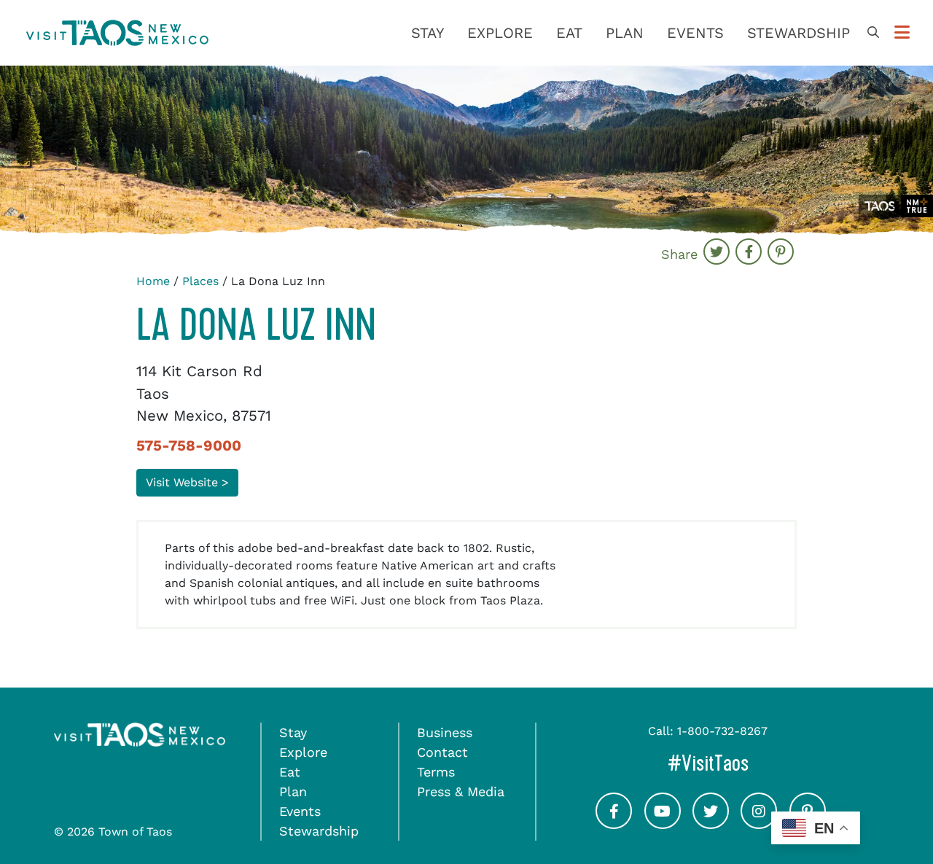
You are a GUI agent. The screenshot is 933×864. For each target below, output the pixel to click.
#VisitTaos (756, 763)
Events (695, 33)
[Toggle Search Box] (873, 32)
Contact (442, 752)
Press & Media (460, 791)
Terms (436, 771)
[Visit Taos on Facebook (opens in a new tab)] (614, 823)
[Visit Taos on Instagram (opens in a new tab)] (759, 823)
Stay (427, 33)
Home (153, 281)
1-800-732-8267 (722, 731)
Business (444, 732)
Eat (569, 33)
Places (200, 281)
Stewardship (798, 33)
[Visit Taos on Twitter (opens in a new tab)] (710, 823)
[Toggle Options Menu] (902, 33)
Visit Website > (187, 482)
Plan (625, 33)
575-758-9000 (188, 445)
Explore (500, 33)
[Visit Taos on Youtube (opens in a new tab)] (662, 823)
